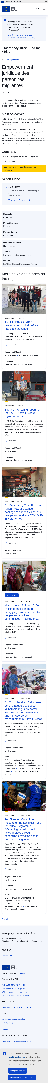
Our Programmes (12, 60)
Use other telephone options (13, 989)
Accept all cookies (17, 1071)
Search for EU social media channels (17, 1007)
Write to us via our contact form (14, 992)
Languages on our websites (13, 1019)
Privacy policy (7, 1023)
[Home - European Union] (15, 9)
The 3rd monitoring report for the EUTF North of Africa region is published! (22, 413)
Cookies (5, 1030)
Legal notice (7, 1026)
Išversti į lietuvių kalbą (16, 35)
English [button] (31, 9)
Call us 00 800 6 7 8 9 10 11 (13, 985)
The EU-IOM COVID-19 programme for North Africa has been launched (21, 325)
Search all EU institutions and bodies (17, 1041)
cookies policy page (17, 1057)
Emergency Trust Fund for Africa (19, 933)
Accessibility (7, 956)
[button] (11, 200)
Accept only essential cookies (22, 1077)
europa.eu (21, 973)
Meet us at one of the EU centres (15, 996)
